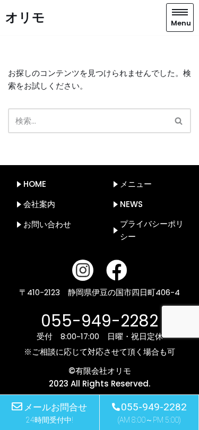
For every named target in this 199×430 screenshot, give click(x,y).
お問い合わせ (47, 224)
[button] (179, 121)
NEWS (131, 204)
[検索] (179, 120)
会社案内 (39, 204)
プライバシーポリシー (152, 230)
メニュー (136, 184)
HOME (34, 184)
